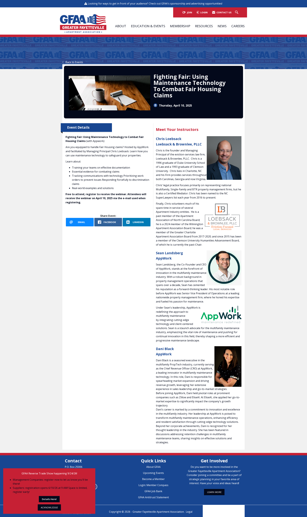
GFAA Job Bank (153, 491)
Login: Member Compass (153, 485)
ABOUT (120, 26)
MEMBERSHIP (180, 26)
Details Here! (49, 499)
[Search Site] (237, 12)
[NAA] (223, 509)
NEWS (222, 26)
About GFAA (153, 467)
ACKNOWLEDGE (49, 507)
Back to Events (74, 62)
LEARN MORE (214, 492)
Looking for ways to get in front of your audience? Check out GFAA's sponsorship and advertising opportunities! (155, 3)
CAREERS (238, 26)
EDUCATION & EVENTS (148, 26)
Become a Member (153, 479)
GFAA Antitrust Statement (153, 497)
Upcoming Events (153, 473)
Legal (189, 511)
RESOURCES (204, 26)
